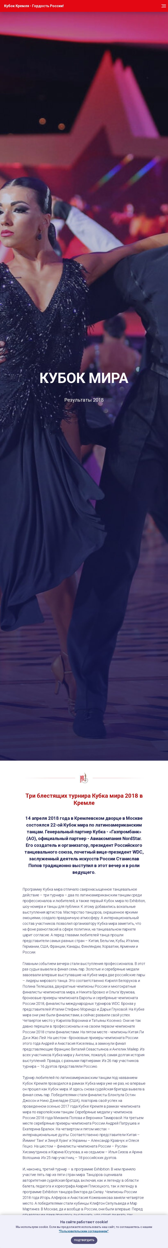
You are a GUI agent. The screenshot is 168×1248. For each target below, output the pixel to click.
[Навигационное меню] (163, 6)
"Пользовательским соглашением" (83, 1231)
